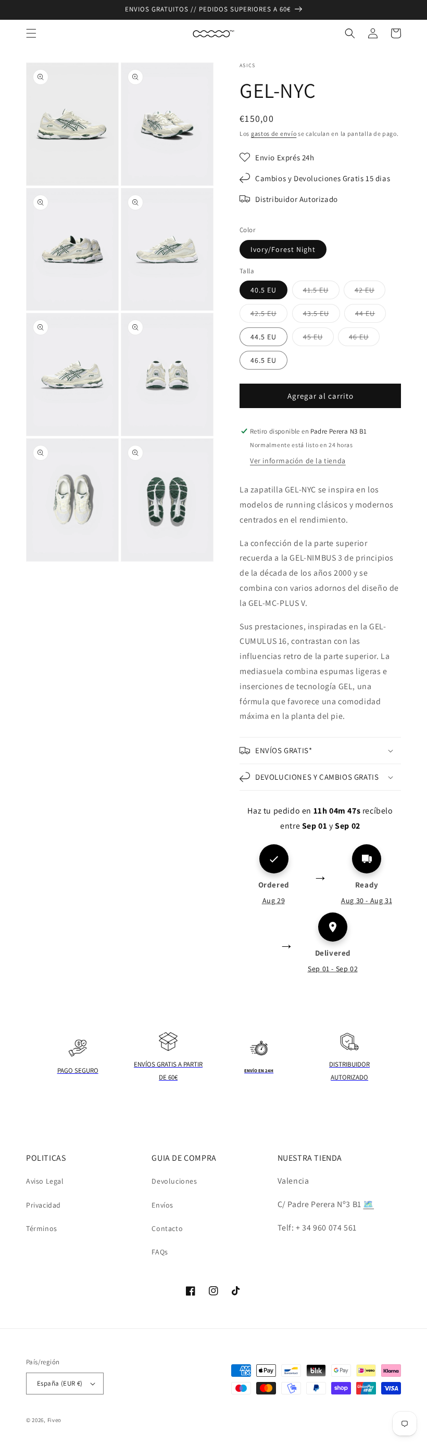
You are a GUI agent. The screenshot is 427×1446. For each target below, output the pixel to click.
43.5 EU (321, 315)
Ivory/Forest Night (283, 249)
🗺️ (368, 1204)
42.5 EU (268, 315)
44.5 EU (263, 336)
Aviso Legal (45, 1181)
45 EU (318, 339)
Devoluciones (174, 1181)
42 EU (370, 292)
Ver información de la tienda (298, 460)
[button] (31, 33)
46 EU (364, 339)
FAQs (160, 1252)
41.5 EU (321, 292)
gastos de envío (274, 133)
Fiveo (54, 1420)
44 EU (370, 315)
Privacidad (43, 1205)
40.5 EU (263, 290)
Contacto (167, 1228)
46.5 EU (263, 360)
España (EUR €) (60, 1383)
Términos (41, 1228)
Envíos (162, 1205)
